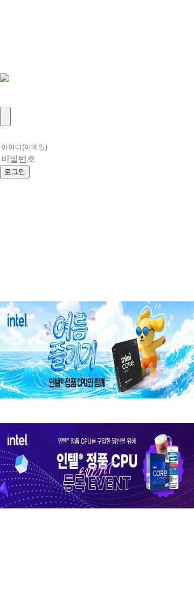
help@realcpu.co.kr (50, 575)
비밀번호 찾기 (37, 185)
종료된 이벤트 (115, 295)
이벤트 (18, 65)
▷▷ (66, 552)
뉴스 (12, 41)
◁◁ (12, 552)
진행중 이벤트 (37, 295)
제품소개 (23, 29)
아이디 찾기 (115, 170)
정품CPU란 (30, 17)
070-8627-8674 (123, 563)
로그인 (18, 88)
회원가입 (23, 100)
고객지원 (23, 53)
